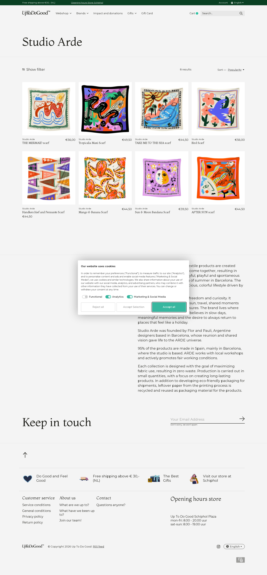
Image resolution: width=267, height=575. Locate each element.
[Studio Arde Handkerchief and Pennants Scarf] (48, 178)
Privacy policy (32, 516)
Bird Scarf (198, 143)
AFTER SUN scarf (203, 212)
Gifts (130, 13)
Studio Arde (28, 139)
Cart (195, 13)
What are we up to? (74, 505)
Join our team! (70, 520)
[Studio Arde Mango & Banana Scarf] (105, 178)
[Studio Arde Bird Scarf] (218, 108)
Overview (178, 266)
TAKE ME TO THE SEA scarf (153, 143)
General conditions (36, 511)
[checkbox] (91, 297)
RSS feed (98, 546)
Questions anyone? (110, 505)
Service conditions (36, 505)
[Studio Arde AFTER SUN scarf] (218, 178)
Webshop (62, 13)
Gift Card (147, 13)
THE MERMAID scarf (35, 143)
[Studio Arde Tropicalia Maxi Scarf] (105, 108)
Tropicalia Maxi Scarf (92, 143)
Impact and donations (108, 13)
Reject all (98, 307)
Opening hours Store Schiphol (87, 2)
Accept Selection (133, 307)
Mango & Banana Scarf (93, 212)
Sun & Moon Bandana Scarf (152, 212)
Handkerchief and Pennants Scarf (43, 212)
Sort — (222, 69)
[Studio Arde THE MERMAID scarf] (48, 108)
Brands (81, 13)
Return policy (32, 522)
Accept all (169, 307)
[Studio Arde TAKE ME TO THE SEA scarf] (161, 108)
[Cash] (240, 561)
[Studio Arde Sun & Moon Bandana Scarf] (161, 178)
